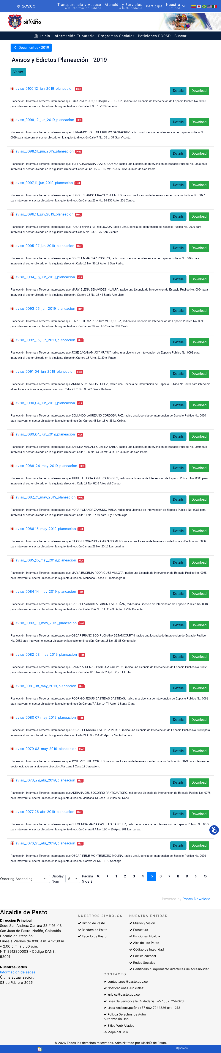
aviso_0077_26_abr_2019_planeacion (45, 811)
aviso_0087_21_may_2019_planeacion (46, 497)
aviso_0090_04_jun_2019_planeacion (45, 403)
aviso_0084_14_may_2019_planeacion (46, 591)
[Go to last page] (205, 876)
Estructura (140, 930)
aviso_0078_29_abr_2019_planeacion (45, 780)
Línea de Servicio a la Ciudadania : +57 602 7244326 (145, 1001)
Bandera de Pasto (94, 930)
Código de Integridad (148, 949)
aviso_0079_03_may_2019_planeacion (46, 749)
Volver (18, 72)
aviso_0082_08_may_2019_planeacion (46, 654)
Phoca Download (196, 899)
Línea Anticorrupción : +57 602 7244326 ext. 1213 (143, 1007)
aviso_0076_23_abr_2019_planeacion (45, 843)
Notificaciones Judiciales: (125, 988)
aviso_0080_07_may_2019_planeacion (46, 717)
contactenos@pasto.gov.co (127, 981)
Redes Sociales (144, 962)
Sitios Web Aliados (120, 1025)
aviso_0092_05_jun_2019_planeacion (45, 340)
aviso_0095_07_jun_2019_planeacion (45, 246)
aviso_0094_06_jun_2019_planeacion (45, 277)
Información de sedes (17, 972)
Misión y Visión (144, 923)
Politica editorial (144, 956)
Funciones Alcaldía (146, 936)
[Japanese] (199, 6)
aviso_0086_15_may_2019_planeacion (46, 528)
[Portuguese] (204, 6)
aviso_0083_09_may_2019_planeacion (46, 623)
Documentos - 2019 (33, 48)
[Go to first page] (98, 876)
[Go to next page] (195, 876)
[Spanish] (194, 6)
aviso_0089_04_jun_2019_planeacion (45, 434)
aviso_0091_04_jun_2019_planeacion (45, 371)
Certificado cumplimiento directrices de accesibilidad (171, 969)
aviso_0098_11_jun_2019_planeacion (45, 151)
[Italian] (214, 6)
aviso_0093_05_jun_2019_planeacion (45, 308)
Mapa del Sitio (117, 1032)
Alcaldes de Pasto (146, 943)
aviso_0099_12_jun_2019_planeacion (45, 120)
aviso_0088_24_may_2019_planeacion (46, 466)
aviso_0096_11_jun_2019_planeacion (44, 214)
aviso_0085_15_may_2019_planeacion (46, 560)
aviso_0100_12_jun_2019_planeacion (44, 88)
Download (199, 91)
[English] (209, 6)
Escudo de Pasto (94, 936)
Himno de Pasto (93, 923)
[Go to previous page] (107, 876)
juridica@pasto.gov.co (123, 994)
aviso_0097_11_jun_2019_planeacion (44, 183)
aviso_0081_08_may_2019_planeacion (46, 686)
